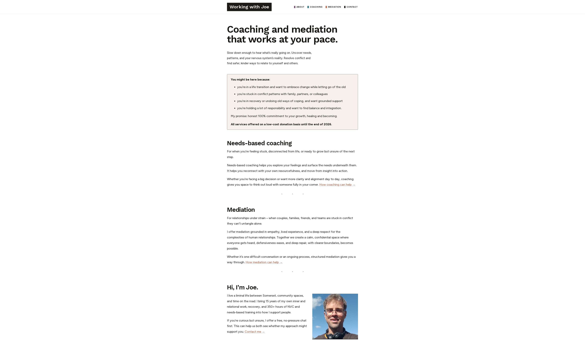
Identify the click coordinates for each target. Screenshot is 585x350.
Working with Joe (249, 6)
